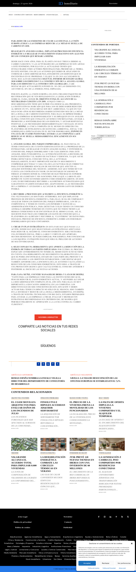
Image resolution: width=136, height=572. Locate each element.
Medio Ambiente (39, 15)
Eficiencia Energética (47, 453)
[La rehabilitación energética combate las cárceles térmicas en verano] (53, 444)
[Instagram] (43, 364)
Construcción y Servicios (23, 15)
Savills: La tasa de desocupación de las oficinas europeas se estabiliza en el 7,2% (95, 379)
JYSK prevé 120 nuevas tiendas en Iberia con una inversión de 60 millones (82, 463)
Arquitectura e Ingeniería (20, 398)
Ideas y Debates (104, 398)
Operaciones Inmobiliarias (49, 398)
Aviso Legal (122, 568)
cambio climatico (106, 136)
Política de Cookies (93, 568)
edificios (96, 138)
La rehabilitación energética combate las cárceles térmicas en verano (52, 464)
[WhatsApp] (55, 337)
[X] (45, 337)
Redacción (18, 26)
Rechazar (105, 563)
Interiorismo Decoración (78, 453)
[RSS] (122, 516)
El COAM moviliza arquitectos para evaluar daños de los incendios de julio (23, 408)
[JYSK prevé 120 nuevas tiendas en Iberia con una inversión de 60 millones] (83, 444)
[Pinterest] (50, 337)
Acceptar (87, 563)
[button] (132, 543)
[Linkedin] (48, 364)
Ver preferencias (124, 563)
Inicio (11, 15)
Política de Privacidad (109, 568)
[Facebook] (41, 337)
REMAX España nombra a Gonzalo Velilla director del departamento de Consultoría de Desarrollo (38, 381)
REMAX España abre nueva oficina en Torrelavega (105, 123)
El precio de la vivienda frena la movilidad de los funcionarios (82, 406)
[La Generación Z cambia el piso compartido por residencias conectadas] (112, 444)
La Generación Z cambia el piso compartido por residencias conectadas (103, 107)
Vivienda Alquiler (105, 453)
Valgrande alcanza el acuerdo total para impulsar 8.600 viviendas (24, 463)
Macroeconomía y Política (79, 398)
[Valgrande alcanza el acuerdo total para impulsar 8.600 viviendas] (24, 444)
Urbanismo (14, 453)
